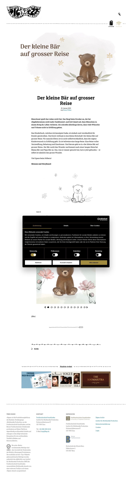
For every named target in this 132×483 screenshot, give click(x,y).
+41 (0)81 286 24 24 (45, 429)
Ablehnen (38, 262)
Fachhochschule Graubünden (45, 417)
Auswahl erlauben (66, 262)
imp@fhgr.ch (45, 431)
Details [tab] (66, 225)
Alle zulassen (93, 262)
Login (97, 431)
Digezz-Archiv (100, 417)
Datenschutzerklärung (103, 424)
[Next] (87, 307)
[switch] (55, 254)
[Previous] (45, 307)
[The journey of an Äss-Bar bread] (36, 379)
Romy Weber (67, 110)
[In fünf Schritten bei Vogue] (66, 379)
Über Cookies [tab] (95, 225)
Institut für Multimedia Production (107, 421)
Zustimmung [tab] (37, 225)
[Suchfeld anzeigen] (119, 14)
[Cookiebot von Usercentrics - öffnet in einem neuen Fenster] (98, 219)
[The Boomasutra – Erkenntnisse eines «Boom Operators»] (96, 379)
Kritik (36, 349)
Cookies (98, 427)
